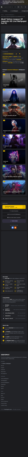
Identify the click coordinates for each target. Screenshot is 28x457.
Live (20, 56)
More (4, 71)
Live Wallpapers (14, 10)
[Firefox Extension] (15, 227)
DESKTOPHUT (5, 355)
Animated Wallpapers (9, 14)
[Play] (3, 47)
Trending (5, 10)
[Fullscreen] (25, 47)
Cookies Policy (4, 405)
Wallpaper (5, 58)
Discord (2, 397)
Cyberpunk (3, 384)
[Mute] (23, 47)
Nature (2, 386)
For (8, 58)
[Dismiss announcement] (26, 2)
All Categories (4, 373)
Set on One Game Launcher (15, 217)
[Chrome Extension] (13, 227)
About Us (3, 393)
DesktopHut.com (8, 409)
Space (2, 388)
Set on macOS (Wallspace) (14, 214)
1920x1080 (10, 62)
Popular (2, 367)
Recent (2, 365)
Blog (2, 395)
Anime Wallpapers (5, 378)
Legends (15, 56)
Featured (3, 369)
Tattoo (6, 56)
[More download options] (24, 207)
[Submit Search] (21, 7)
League (10, 56)
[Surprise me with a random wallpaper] (18, 7)
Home (2, 14)
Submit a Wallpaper (6, 363)
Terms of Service (4, 401)
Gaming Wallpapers (5, 382)
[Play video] (14, 41)
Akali (4, 56)
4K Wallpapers (4, 380)
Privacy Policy (4, 403)
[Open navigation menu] (25, 7)
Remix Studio (15, 220)
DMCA (2, 399)
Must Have (3, 371)
